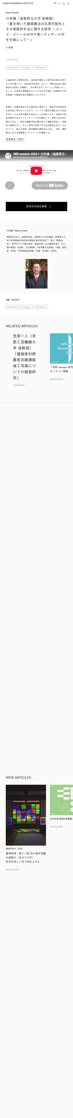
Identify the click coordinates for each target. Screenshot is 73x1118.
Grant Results (12, 12)
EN (59, 3)
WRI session (40, 67)
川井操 (9, 47)
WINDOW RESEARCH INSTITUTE (18, 3)
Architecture (13, 67)
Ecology (27, 67)
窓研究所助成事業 (36, 206)
